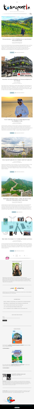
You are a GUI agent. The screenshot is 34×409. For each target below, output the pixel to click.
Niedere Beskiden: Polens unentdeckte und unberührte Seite (19, 303)
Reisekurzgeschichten (18, 42)
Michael (5, 301)
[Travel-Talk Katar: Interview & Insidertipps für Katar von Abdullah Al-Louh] (17, 107)
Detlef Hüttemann (6, 303)
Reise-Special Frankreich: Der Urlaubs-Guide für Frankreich (17, 160)
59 (19, 255)
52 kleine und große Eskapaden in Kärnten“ (16, 345)
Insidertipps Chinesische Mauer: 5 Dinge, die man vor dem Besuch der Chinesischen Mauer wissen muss (17, 199)
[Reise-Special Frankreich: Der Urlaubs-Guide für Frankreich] (17, 147)
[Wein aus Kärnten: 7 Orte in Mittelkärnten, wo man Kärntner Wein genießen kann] (17, 26)
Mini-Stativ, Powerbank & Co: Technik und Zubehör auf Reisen (17, 239)
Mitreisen (12, 52)
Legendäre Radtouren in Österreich (17, 364)
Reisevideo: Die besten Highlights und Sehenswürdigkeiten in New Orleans (17, 80)
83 (24, 255)
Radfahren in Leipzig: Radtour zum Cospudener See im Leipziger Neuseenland (18, 301)
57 (13, 255)
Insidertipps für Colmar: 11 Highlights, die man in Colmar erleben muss (17, 308)
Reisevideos (18, 82)
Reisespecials (19, 161)
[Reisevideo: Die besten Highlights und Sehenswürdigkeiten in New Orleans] (17, 66)
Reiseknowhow (18, 240)
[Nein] (32, 406)
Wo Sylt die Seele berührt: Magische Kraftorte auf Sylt (14, 306)
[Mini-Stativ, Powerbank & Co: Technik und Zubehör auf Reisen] (17, 226)
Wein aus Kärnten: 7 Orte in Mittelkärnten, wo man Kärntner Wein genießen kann (17, 39)
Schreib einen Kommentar (20, 52)
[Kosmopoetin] (17, 9)
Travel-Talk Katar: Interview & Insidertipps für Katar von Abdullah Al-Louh (17, 120)
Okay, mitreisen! (17, 407)
